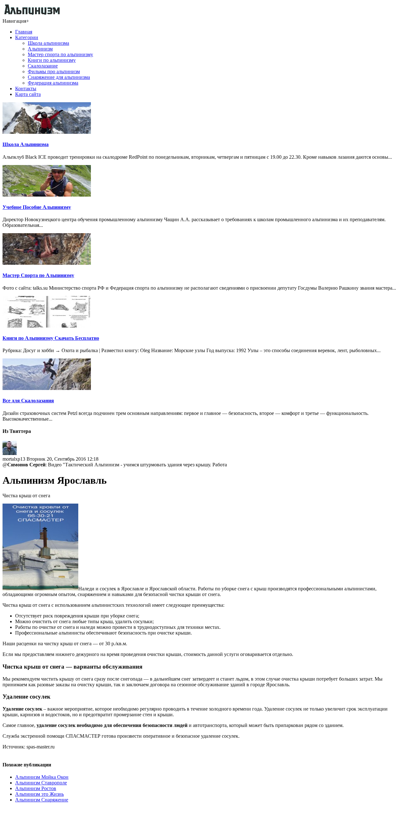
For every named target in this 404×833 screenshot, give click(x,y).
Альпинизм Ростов (35, 788)
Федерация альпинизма (53, 83)
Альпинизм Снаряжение (41, 799)
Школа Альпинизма (26, 144)
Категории (26, 37)
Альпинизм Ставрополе (41, 782)
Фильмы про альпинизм (54, 71)
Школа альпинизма (48, 43)
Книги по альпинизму (52, 60)
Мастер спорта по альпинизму (60, 54)
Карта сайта (28, 94)
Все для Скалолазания (28, 400)
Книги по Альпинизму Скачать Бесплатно (51, 338)
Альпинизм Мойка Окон (41, 777)
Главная (23, 31)
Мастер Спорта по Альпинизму (38, 275)
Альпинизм (40, 48)
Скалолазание (43, 65)
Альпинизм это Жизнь (39, 794)
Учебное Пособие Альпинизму (37, 207)
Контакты (25, 88)
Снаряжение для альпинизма (59, 77)
